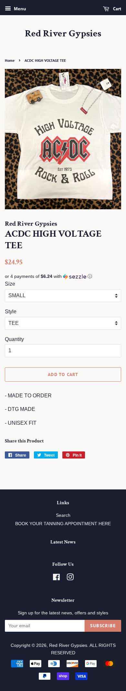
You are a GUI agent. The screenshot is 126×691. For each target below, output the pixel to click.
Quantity (14, 339)
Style (10, 311)
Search (63, 515)
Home (10, 60)
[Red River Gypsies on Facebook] (56, 578)
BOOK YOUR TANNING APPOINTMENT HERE (63, 523)
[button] (63, 276)
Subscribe (103, 626)
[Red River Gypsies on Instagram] (70, 578)
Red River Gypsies (63, 34)
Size (10, 284)
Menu (19, 8)
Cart (116, 9)
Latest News (63, 542)
